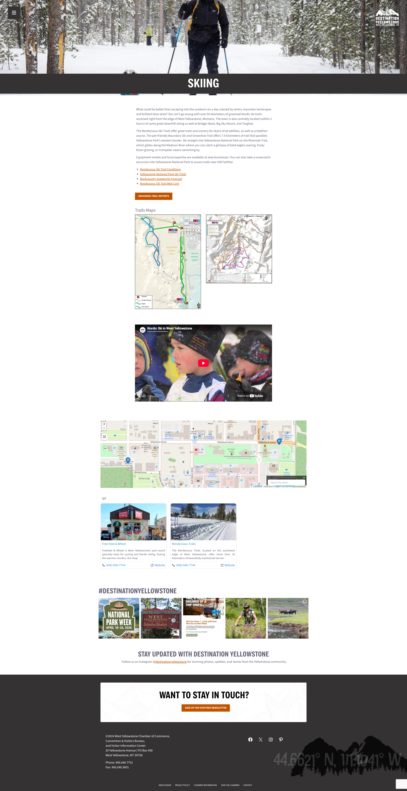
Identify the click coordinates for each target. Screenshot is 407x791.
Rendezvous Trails (184, 544)
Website (160, 565)
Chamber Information (205, 785)
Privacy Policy (182, 785)
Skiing (176, 537)
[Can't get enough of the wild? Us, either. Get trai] (203, 618)
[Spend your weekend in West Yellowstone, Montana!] (161, 618)
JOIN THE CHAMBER (230, 785)
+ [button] (104, 424)
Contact (247, 785)
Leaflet (257, 486)
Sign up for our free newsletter (206, 708)
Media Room (165, 785)
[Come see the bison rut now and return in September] (288, 618)
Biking (106, 537)
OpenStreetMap (284, 486)
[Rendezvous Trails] (128, 460)
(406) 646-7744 (115, 565)
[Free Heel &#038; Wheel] (279, 442)
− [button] (104, 428)
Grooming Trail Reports (153, 196)
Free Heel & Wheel (114, 544)
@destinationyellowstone (170, 662)
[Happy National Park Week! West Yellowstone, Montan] (119, 618)
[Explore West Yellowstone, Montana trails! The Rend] (245, 618)
